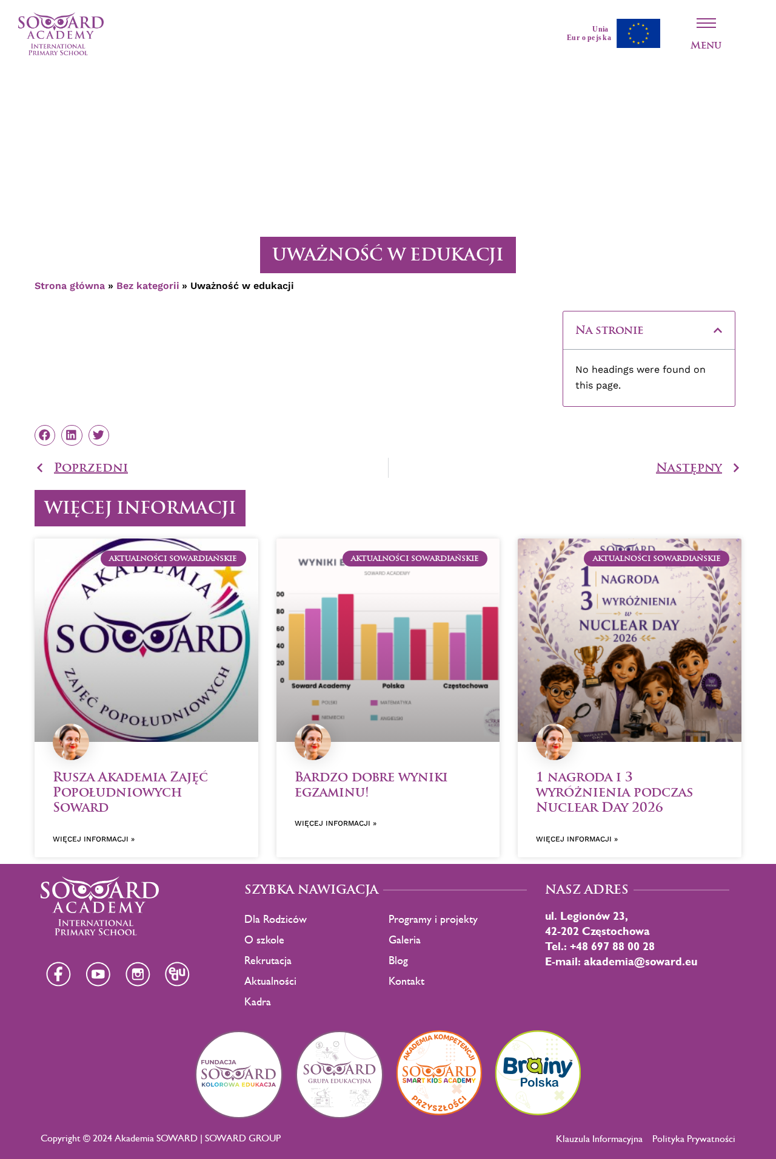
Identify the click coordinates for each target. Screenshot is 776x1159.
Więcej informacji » (94, 839)
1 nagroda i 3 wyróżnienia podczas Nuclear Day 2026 (614, 792)
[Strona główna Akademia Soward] (61, 33)
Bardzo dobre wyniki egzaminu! (371, 784)
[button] (718, 330)
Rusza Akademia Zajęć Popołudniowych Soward (130, 792)
